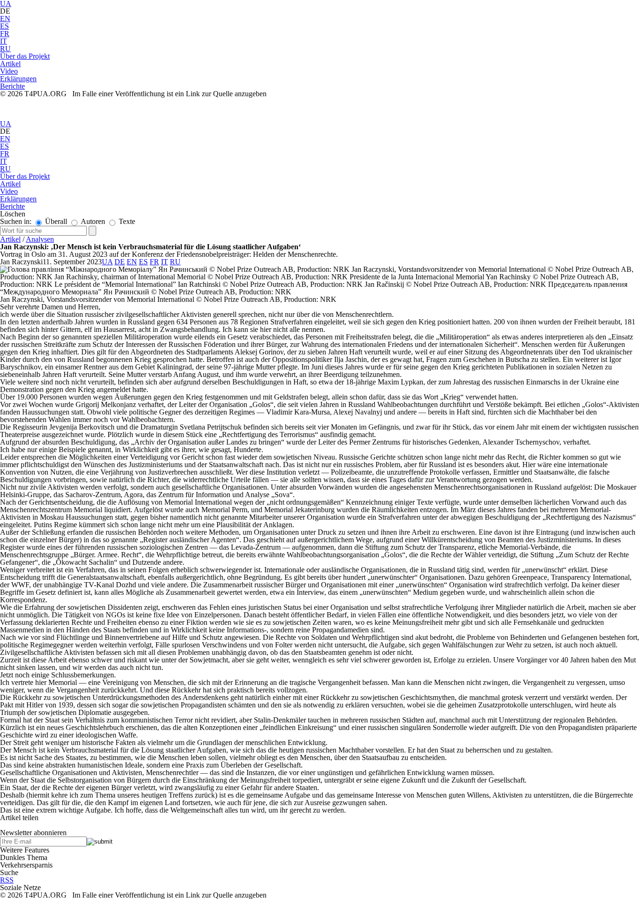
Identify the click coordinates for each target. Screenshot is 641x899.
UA (5, 124)
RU (5, 49)
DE (119, 262)
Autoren (92, 221)
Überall (55, 221)
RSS (7, 880)
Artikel (10, 239)
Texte (126, 221)
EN (5, 19)
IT (3, 41)
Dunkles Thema (23, 857)
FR (4, 34)
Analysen (40, 239)
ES (4, 26)
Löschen (12, 214)
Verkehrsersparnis (26, 865)
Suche (9, 872)
